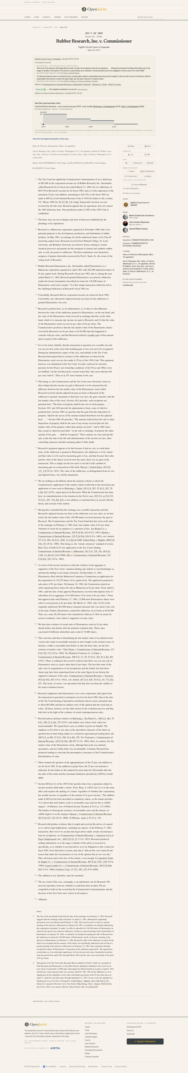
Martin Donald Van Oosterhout (141, 216)
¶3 (36, 229)
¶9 (36, 448)
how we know (82, 89)
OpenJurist (37, 27)
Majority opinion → (136, 224)
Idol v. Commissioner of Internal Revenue (86, 555)
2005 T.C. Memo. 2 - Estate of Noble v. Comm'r (81, 81)
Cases (27, 17)
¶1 (36, 179)
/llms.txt (130, 1030)
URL (126, 163)
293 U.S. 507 (89, 488)
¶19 (35, 824)
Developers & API (134, 1027)
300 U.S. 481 (104, 718)
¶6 (36, 308)
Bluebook (150, 163)
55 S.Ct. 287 (103, 488)
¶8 (36, 381)
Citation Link (137, 163)
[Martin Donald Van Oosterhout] (125, 216)
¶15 (35, 693)
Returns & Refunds (77, 1066)
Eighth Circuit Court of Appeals (94, 47)
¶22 (35, 899)
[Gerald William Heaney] (125, 230)
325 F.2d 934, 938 (80, 536)
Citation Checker (92, 1057)
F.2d (55, 27)
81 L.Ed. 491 (107, 656)
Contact (62, 1066)
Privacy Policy (121, 1066)
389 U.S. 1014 (67, 986)
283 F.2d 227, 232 (46, 817)
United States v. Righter (94, 539)
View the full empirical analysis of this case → (51, 139)
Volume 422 (47, 27)
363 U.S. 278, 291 (93, 551)
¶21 (35, 881)
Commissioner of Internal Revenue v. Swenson (91, 675)
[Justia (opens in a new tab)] (55, 1048)
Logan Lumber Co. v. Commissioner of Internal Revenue (71, 865)
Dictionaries (71, 17)
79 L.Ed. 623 (57, 499)
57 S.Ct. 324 (94, 656)
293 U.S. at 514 (101, 495)
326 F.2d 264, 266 (63, 741)
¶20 (35, 875)
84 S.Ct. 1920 (58, 539)
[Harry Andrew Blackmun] (125, 223)
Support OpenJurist (145, 1041)
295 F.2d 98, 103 (80, 532)
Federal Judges (91, 1037)
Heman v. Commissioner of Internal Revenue (91, 813)
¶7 (36, 345)
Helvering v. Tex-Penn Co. (85, 718)
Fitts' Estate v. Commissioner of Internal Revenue (86, 649)
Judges (57, 17)
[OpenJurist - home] (94, 9)
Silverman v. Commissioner (104, 106)
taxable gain (93, 335)
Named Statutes (91, 1047)
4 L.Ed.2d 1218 (51, 555)
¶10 (35, 481)
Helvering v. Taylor (99, 84)
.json (46, 1001)
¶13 (35, 624)
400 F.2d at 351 (102, 980)
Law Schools (90, 1043)
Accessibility (49, 1066)
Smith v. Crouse (114, 84)
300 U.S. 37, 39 (79, 656)
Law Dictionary (91, 1033)
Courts (46, 17)
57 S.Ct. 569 (60, 737)
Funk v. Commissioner (130, 106)
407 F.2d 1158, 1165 (97, 861)
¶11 (35, 509)
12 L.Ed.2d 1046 (74, 539)
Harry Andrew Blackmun (139, 222)
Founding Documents (93, 1050)
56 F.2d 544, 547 (46, 679)
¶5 (36, 295)
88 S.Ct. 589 (79, 986)
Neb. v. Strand (94, 983)
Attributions (93, 1066)
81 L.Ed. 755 (54, 722)
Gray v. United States (71, 73)
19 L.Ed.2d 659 (91, 986)
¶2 (36, 219)
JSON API (131, 1034)
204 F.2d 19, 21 (70, 839)
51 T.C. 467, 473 (79, 869)
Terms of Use (106, 1066)
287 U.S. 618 (86, 679)
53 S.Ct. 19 (99, 679)
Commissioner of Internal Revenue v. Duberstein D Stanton (67, 84)
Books (85, 17)
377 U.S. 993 (44, 539)
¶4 (36, 266)
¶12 (35, 565)
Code (36, 17)
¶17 (35, 762)
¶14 (35, 638)
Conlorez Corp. (63, 869)
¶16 (35, 718)
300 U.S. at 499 (45, 737)
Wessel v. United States (91, 467)
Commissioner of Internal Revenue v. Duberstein (61, 551)
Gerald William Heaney (138, 229)
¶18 (35, 783)
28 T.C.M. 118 (65, 201)
